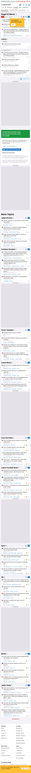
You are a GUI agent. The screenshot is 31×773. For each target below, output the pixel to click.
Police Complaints (7, 584)
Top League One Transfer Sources (16, 692)
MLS (18, 368)
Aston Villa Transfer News (8, 450)
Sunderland (12, 490)
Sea (4, 605)
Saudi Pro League (7, 266)
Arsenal (10, 225)
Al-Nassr (22, 266)
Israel (12, 598)
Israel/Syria (5, 674)
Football (15, 7)
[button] (15, 17)
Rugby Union (20, 553)
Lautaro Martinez (18, 359)
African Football (10, 342)
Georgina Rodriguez (7, 258)
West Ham (5, 700)
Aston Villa (12, 445)
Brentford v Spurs (7, 559)
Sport (20, 7)
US (14, 668)
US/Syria (5, 661)
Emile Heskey (11, 707)
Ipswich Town (6, 490)
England (12, 605)
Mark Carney (6, 668)
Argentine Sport (6, 27)
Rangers (14, 715)
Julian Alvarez (22, 10)
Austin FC (19, 382)
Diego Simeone (6, 238)
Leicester (5, 707)
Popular (11, 16)
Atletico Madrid (12, 232)
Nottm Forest (6, 496)
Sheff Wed (5, 692)
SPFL (18, 715)
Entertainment (26, 7)
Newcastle (11, 457)
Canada (11, 668)
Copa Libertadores (15, 27)
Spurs (9, 475)
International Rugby (12, 553)
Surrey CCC (15, 566)
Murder (11, 591)
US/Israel (10, 661)
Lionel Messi (6, 281)
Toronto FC (19, 389)
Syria (14, 661)
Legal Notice (21, 157)
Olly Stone (21, 566)
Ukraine (13, 681)
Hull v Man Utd (6, 483)
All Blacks (5, 553)
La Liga (19, 238)
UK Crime (16, 591)
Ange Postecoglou (15, 266)
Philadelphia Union (7, 368)
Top (3, 16)
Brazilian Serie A (22, 27)
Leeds (11, 496)
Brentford (5, 475)
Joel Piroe (11, 700)
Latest (6, 16)
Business (9, 7)
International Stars (13, 10)
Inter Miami (14, 368)
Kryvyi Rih (5, 681)
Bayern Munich (6, 445)
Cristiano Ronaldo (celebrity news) (18, 258)
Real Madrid (14, 274)
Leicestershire (6, 591)
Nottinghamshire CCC (7, 566)
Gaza (4, 598)
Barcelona (12, 359)
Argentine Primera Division (16, 35)
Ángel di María (4, 10)
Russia (9, 681)
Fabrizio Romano (7, 350)
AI (5, 7)
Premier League (17, 457)
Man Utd (11, 281)
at (14, 1)
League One (16, 707)
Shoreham (8, 605)
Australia (8, 598)
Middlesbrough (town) (16, 584)
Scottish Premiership (7, 715)
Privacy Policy (14, 157)
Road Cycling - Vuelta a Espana (16, 573)
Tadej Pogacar (6, 573)
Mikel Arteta (5, 225)
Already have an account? (8, 152)
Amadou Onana (6, 464)
